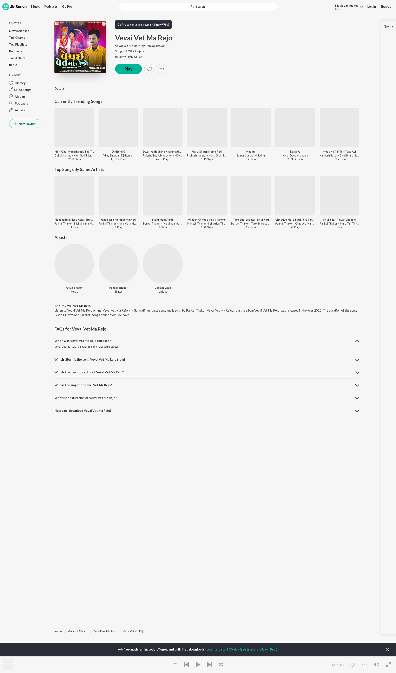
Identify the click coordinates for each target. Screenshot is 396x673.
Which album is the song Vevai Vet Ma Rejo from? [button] (89, 359)
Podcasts (51, 6)
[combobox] (198, 6)
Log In (371, 6)
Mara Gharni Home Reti (207, 151)
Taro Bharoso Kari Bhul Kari (251, 219)
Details (59, 88)
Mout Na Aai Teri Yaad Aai (339, 151)
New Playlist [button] (27, 123)
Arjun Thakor (74, 287)
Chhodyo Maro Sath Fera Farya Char (295, 219)
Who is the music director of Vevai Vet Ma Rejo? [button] (89, 372)
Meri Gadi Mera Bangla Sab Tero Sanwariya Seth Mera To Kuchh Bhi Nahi (74, 151)
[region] (206, 631)
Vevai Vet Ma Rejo (127, 46)
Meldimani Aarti (162, 219)
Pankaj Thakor (155, 46)
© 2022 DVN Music (128, 57)
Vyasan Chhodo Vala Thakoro (207, 219)
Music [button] (35, 6)
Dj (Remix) (118, 151)
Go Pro (67, 6)
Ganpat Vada (162, 287)
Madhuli (251, 151)
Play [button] (128, 68)
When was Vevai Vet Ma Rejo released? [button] (82, 340)
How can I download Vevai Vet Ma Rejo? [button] (82, 410)
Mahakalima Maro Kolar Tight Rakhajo (74, 219)
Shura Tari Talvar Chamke (339, 219)
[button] (348, 7)
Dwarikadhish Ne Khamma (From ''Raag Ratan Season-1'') (163, 151)
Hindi (338, 9)
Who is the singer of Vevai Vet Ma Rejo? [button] (83, 385)
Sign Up (386, 6)
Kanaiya (295, 151)
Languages (346, 5)
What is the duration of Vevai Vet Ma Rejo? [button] (85, 398)
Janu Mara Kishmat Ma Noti (118, 219)
